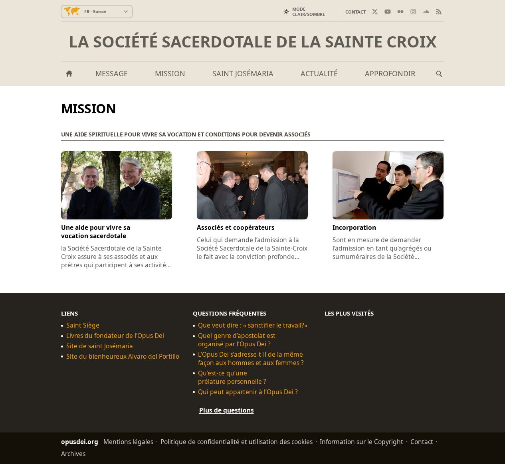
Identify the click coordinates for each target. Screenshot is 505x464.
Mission (170, 73)
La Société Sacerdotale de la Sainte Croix (253, 41)
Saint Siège (82, 325)
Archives (73, 453)
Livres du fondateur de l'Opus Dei (115, 336)
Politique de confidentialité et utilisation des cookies (236, 441)
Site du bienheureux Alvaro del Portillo (122, 356)
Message (111, 73)
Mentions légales (128, 441)
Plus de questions (226, 409)
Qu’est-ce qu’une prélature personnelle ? (232, 377)
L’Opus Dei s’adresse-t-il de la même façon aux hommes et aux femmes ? (251, 358)
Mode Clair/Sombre (308, 11)
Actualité (319, 73)
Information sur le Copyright (361, 441)
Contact (355, 11)
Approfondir (390, 73)
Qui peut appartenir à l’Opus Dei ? (248, 391)
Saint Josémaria (242, 73)
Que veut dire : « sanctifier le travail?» (252, 325)
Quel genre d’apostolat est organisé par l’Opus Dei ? (236, 340)
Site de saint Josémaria (99, 346)
